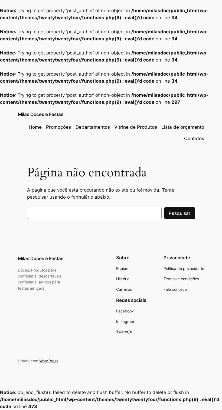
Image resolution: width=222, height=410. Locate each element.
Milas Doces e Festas (40, 114)
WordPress (48, 361)
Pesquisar (180, 213)
